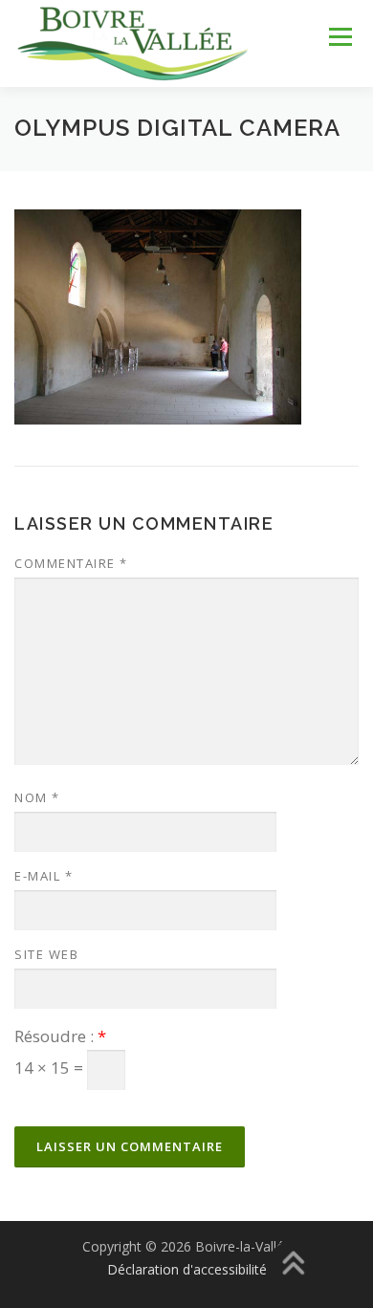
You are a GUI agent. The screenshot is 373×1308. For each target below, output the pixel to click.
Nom (37, 797)
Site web (46, 954)
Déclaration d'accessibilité (187, 1269)
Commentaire (71, 563)
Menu (339, 38)
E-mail (43, 875)
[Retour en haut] (292, 1265)
